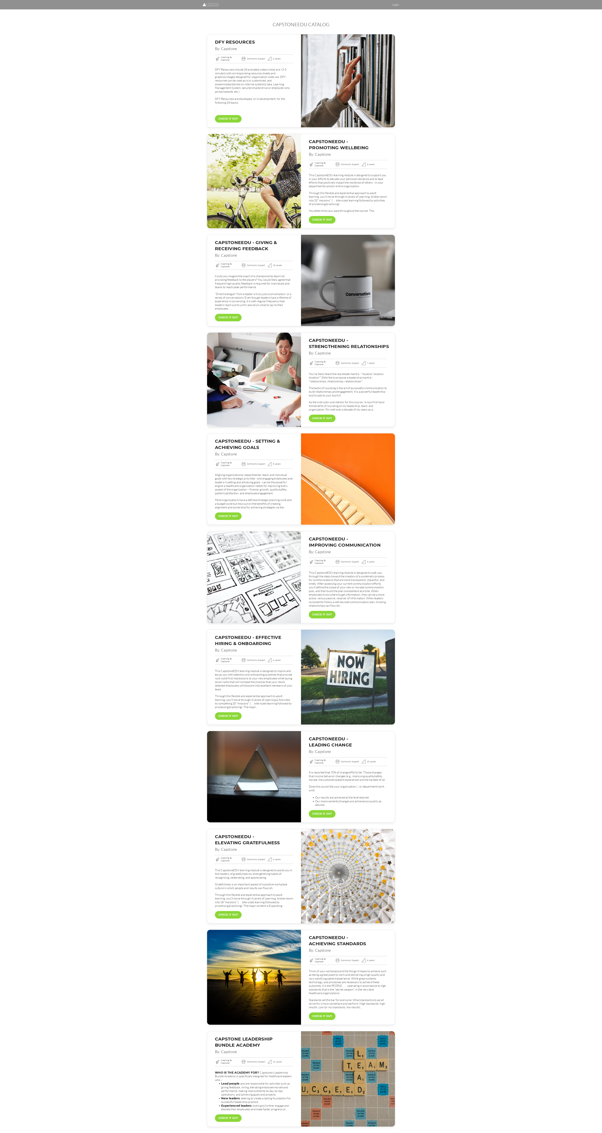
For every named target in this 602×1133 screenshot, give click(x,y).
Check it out (228, 118)
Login (395, 4)
